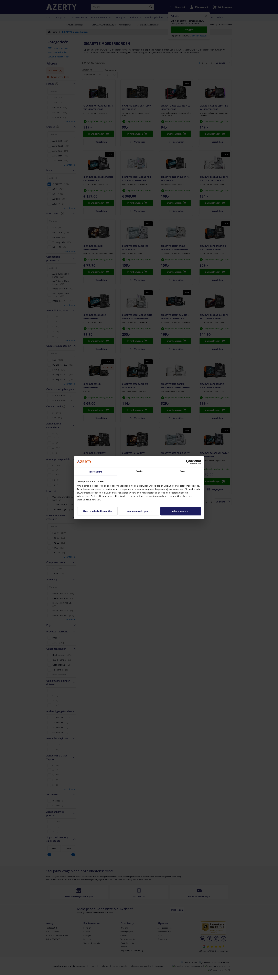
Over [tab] (182, 471)
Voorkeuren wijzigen (137, 511)
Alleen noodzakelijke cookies (97, 511)
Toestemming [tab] (95, 471)
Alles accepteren (180, 511)
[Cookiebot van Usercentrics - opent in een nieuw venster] (188, 461)
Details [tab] (139, 471)
